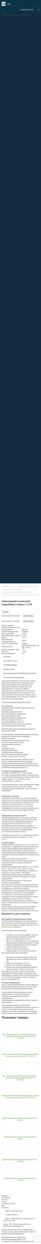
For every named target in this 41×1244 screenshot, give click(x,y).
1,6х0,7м (6, 68)
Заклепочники (8, 238)
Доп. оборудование (10, 168)
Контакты (5, 1208)
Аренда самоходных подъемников (16, 486)
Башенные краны (9, 214)
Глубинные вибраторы (11, 254)
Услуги (7, 541)
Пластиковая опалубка (11, 195)
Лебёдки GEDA (8, 158)
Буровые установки (16, 346)
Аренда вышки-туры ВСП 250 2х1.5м (16, 386)
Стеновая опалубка (10, 185)
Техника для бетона (18, 299)
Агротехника (21, 336)
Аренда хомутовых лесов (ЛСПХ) (15, 407)
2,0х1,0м (6, 71)
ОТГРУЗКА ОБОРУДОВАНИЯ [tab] (13, 678)
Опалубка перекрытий (11, 192)
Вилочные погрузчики (18, 330)
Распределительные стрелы (13, 313)
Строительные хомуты (11, 53)
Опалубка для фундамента (13, 182)
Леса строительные (14, 28)
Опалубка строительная (19, 174)
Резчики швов (8, 275)
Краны (13, 207)
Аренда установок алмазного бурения (17, 469)
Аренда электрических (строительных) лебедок (17, 143)
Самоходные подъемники (12, 98)
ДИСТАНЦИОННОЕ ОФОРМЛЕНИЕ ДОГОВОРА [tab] (19, 673)
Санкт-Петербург (13, 6)
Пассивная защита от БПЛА (15, 354)
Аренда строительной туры (13, 64)
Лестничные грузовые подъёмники (16, 102)
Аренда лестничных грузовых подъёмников (19, 489)
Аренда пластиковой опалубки (14, 510)
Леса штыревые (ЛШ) (11, 49)
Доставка (7, 579)
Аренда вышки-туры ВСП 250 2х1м (15, 380)
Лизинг (5, 575)
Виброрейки (7, 271)
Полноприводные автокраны (13, 210)
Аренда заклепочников (11, 445)
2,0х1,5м (6, 78)
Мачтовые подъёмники (11, 95)
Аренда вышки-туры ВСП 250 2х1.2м (16, 383)
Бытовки (16, 325)
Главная (4, 1196)
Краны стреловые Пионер (12, 161)
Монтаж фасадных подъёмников (15, 559)
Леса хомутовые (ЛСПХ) (12, 46)
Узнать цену (28, 616)
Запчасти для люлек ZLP (12, 119)
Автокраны (7, 217)
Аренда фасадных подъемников (15, 112)
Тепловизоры (23, 279)
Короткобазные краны (11, 224)
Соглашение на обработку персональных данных (19, 1241)
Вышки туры (21, 61)
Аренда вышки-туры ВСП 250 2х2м (15, 390)
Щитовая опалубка (10, 199)
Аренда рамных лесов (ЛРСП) (14, 400)
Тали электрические (10, 165)
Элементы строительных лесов (14, 56)
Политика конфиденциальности (13, 1239)
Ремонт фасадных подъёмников (17, 556)
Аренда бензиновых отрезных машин (16, 465)
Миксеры (6, 310)
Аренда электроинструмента (14, 234)
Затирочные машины (11, 265)
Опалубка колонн (9, 189)
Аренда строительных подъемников (16, 92)
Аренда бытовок (26, 535)
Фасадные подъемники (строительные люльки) (19, 108)
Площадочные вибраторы (12, 268)
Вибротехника (23, 247)
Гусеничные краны (10, 221)
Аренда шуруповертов (11, 452)
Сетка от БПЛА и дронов (12, 357)
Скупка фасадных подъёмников (17, 564)
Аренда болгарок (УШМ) (12, 462)
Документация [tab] (8, 669)
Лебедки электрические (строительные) (18, 138)
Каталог (8, 20)
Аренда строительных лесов (13, 36)
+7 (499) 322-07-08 (26, 10)
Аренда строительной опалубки (15, 178)
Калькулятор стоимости (12, 32)
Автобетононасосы (10, 303)
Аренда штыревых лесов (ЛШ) (14, 410)
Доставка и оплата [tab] (10, 661)
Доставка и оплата (9, 1204)
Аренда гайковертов (10, 455)
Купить (5, 612)
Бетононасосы (24, 340)
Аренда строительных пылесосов (15, 458)
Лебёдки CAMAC (9, 151)
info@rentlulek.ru (8, 927)
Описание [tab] (6, 656)
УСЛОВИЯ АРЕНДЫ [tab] (10, 665)
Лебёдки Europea (9, 148)
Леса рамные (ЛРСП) (10, 39)
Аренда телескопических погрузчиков (17, 293)
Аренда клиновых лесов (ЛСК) (14, 403)
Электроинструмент (12, 231)
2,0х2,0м (6, 81)
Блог (3, 1206)
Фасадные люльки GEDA (12, 126)
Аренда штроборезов (11, 448)
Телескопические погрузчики (16, 289)
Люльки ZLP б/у (9, 122)
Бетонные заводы (9, 306)
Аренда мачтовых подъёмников (15, 482)
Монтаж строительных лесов (16, 548)
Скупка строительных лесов (13, 551)
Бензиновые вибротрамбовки (14, 261)
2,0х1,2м (6, 75)
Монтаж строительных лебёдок (17, 572)
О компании (6, 1198)
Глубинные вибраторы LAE (12, 251)
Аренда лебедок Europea (12, 428)
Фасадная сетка (26, 130)
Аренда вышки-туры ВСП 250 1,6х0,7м (17, 376)
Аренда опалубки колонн (12, 513)
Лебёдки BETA (8, 154)
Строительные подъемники (15, 88)
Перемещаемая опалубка (12, 202)
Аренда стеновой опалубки (13, 506)
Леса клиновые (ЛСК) (11, 42)
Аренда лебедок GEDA (11, 431)
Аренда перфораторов (11, 441)
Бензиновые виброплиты (12, 258)
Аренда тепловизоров (11, 283)
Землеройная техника (19, 319)
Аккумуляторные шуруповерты (14, 241)
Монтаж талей (8, 567)
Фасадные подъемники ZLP (13, 115)
